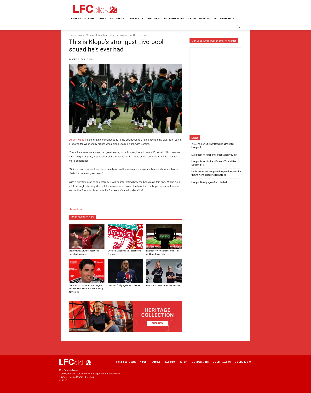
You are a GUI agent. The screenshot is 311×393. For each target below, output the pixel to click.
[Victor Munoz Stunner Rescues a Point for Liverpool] (86, 236)
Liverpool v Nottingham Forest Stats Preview (214, 155)
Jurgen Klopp (76, 139)
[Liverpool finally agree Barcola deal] (125, 271)
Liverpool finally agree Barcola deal (124, 285)
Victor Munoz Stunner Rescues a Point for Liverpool (212, 146)
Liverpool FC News (85, 35)
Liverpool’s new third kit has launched (163, 285)
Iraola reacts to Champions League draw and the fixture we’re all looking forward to (86, 288)
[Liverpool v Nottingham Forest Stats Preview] (125, 236)
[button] (238, 26)
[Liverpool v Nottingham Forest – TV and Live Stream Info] (164, 236)
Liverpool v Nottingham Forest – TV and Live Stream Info (213, 163)
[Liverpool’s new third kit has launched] (164, 271)
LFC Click (75, 59)
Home (72, 35)
